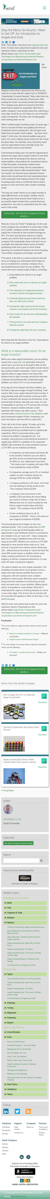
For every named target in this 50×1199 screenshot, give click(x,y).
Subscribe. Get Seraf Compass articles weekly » (24, 215)
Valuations (12, 1089)
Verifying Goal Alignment (17, 1070)
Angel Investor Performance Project (23, 639)
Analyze (10, 917)
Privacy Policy (42, 1134)
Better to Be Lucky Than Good (19, 1060)
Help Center (17, 1128)
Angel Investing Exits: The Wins (20, 949)
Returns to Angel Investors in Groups (24, 634)
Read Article (42, 702)
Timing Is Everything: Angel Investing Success (25, 927)
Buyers (10, 1022)
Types (10, 974)
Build (9, 903)
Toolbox (5, 1150)
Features (25, 18)
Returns (10, 922)
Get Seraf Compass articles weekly (18, 843)
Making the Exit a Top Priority (19, 1049)
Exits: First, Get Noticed (16, 1056)
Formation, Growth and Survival (22, 652)
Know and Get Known (16, 1042)
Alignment (11, 1013)
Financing (11, 1017)
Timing (10, 1008)
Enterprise (6, 1130)
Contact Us (18, 1133)
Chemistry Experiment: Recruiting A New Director (21, 728)
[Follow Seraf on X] (28, 1158)
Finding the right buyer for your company (27, 330)
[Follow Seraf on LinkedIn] (22, 1158)
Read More (9, 790)
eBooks (5, 1147)
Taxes (10, 1094)
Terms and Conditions (43, 1128)
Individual (6, 1127)
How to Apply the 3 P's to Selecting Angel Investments (19, 696)
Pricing (5, 1134)
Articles (5, 1144)
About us (30, 1127)
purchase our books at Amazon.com (20, 59)
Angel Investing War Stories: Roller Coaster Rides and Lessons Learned (19, 760)
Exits (8, 599)
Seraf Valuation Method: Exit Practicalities (24, 979)
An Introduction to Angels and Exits (21, 965)
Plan (9, 908)
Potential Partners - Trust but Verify (21, 1045)
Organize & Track (14, 912)
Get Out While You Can (16, 1053)
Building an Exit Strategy (17, 1074)
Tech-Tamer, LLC (18, 1196)
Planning (11, 1003)
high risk (22, 362)
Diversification (13, 1032)
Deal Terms (12, 1084)
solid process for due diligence (30, 414)
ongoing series (38, 45)
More (4, 1154)
